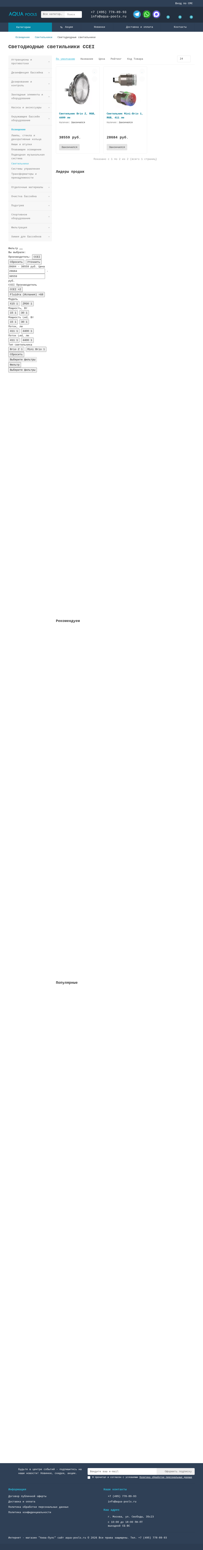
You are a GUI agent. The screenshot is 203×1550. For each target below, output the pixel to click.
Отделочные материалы (27, 187)
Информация (17, 1489)
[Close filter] (21, 249)
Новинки (99, 27)
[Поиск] (78, 14)
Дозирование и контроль (21, 83)
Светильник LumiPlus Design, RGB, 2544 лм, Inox (93, 674)
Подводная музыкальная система (28, 156)
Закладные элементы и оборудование (27, 96)
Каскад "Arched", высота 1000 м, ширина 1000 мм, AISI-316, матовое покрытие (115, 1322)
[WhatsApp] (146, 14)
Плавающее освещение (26, 149)
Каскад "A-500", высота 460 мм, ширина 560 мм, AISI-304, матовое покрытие (114, 1135)
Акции (69, 27)
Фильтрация (19, 227)
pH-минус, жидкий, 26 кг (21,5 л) (82, 487)
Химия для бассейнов (26, 236)
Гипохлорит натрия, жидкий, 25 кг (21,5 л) (89, 400)
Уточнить (33, 262)
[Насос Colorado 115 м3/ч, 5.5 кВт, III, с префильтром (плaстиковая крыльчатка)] (125, 1014)
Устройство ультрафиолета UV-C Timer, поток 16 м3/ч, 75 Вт (102, 312)
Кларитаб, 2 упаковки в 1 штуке (81, 575)
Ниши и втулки (21, 144)
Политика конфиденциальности (29, 1512)
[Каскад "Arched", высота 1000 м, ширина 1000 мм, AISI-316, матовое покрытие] (125, 1295)
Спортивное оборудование (20, 216)
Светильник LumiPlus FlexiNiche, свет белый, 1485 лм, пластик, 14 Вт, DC (113, 937)
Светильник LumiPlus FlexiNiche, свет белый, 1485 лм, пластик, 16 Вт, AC (113, 762)
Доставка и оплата (139, 27)
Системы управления (25, 168)
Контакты (180, 27)
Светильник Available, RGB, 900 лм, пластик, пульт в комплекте (105, 849)
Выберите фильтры (22, 359)
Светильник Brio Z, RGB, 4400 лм (77, 115)
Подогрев (17, 205)
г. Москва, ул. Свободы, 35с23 (131, 1516)
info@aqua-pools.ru (108, 16)
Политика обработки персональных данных (38, 1507)
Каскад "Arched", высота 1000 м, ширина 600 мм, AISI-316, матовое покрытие (115, 1416)
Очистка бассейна (24, 196)
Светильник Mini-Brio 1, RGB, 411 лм (125, 115)
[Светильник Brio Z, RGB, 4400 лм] (77, 89)
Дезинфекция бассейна (27, 72)
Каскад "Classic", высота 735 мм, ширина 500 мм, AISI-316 (101, 1229)
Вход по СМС (184, 3)
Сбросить (16, 262)
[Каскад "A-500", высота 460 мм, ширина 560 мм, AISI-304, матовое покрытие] (125, 1108)
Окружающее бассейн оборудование (25, 118)
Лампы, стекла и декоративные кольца (26, 137)
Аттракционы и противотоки (21, 61)
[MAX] (156, 14)
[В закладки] (94, 71)
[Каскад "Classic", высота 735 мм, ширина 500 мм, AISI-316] (125, 1201)
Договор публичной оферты (27, 1496)
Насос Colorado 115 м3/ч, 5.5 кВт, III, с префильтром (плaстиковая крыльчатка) (118, 1042)
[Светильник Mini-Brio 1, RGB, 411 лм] (125, 89)
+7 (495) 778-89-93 (108, 12)
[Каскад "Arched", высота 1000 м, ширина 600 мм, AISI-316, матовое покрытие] (125, 1388)
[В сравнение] (94, 79)
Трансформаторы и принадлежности (24, 176)
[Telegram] (137, 14)
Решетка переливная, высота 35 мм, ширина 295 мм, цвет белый (104, 225)
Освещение (22, 37)
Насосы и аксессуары (26, 107)
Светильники (43, 37)
